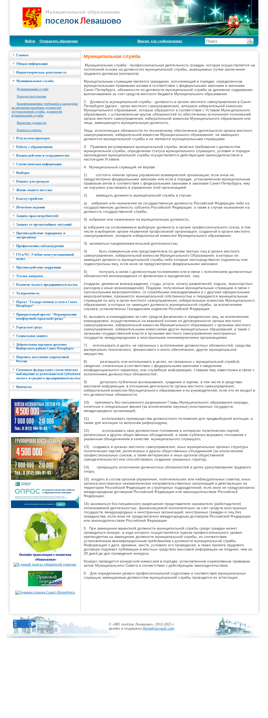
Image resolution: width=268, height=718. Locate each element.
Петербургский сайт (159, 628)
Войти (30, 41)
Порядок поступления (31, 96)
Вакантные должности (31, 123)
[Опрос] (45, 507)
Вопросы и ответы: (29, 130)
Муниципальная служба (32, 89)
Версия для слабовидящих (159, 41)
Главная (22, 55)
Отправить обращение (59, 41)
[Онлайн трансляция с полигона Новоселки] (45, 561)
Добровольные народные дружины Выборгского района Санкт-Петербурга (45, 346)
